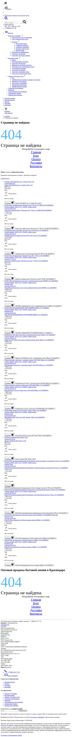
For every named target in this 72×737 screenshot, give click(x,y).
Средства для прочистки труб (21, 73)
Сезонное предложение (15, 88)
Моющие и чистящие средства (22, 65)
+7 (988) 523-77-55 (10, 28)
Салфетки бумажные (22, 47)
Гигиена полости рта (22, 49)
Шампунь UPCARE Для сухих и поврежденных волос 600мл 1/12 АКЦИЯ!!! (29, 340)
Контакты (7, 105)
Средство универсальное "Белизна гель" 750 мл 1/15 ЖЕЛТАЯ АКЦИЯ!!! (28, 210)
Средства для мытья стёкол (20, 72)
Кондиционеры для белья (20, 61)
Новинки (11, 90)
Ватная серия (20, 50)
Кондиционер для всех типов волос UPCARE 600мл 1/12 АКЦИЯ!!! (26, 390)
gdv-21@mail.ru (13, 676)
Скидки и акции (9, 98)
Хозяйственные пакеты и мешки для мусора (26, 80)
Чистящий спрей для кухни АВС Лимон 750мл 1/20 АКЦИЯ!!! (24, 417)
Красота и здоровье (14, 36)
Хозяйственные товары (19, 86)
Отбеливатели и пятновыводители (23, 67)
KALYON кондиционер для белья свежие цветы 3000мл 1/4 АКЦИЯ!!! (27, 520)
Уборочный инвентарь (19, 85)
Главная (36, 152)
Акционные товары (14, 93)
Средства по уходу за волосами (22, 37)
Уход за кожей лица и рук (20, 39)
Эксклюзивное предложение (17, 91)
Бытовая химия (13, 58)
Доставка (7, 103)
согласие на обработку (37, 717)
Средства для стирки (18, 70)
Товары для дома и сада (16, 76)
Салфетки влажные (22, 45)
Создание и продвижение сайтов (11, 735)
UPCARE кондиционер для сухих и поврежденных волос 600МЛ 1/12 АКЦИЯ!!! (30, 288)
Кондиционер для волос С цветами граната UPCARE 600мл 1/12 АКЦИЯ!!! (28, 365)
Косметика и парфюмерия (20, 52)
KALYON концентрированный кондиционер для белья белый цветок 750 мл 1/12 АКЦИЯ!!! (34, 495)
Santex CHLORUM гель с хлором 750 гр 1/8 (18, 185)
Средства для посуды (19, 63)
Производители (9, 100)
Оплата (6, 101)
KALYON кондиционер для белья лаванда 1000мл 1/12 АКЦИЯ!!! (25, 547)
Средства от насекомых (19, 83)
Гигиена (15, 42)
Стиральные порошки (19, 68)
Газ (13, 78)
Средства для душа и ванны (21, 55)
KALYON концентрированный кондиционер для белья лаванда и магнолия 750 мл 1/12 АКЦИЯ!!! (36, 468)
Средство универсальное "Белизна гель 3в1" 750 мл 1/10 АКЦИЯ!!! (26, 261)
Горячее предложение (15, 95)
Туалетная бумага (21, 43)
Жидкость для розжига (19, 81)
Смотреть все (5, 178)
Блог (36, 155)
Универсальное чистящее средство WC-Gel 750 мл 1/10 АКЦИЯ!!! (25, 235)
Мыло (14, 60)
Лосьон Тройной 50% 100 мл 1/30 (15, 441)
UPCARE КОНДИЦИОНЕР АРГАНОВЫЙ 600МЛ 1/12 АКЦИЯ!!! (26, 314)
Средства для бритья (18, 54)
